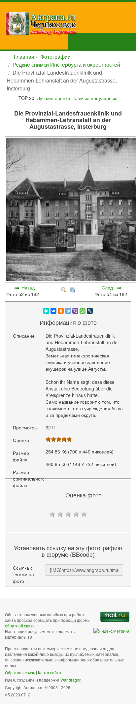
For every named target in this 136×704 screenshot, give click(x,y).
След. (108, 287)
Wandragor (70, 680)
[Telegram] (68, 311)
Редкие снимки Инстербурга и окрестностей (66, 64)
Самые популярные (96, 98)
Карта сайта (49, 672)
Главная (24, 56)
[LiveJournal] (90, 311)
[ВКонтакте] (53, 311)
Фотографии (55, 56)
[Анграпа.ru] (70, 24)
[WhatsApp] (82, 311)
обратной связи (20, 625)
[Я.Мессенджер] (46, 311)
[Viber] (75, 311)
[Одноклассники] (61, 311)
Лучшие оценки (53, 98)
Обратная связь (20, 672)
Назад (28, 287)
